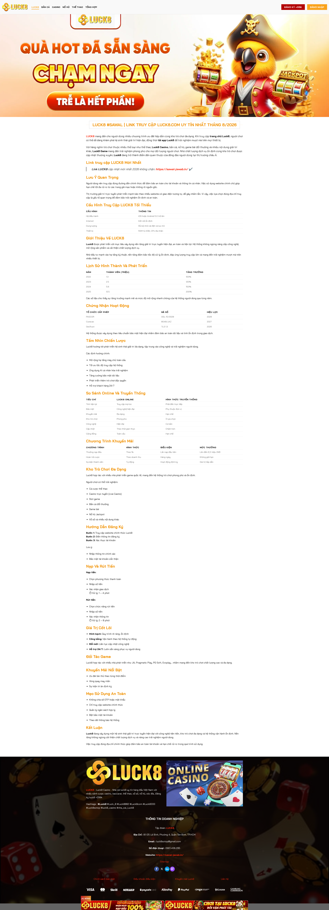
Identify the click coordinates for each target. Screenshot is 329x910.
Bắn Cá (45, 7)
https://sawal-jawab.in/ (172, 169)
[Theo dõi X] (161, 869)
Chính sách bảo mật (104, 878)
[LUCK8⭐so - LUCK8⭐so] (15, 7)
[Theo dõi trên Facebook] (156, 869)
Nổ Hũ (66, 7)
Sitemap (164, 861)
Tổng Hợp (91, 7)
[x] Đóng (85, 898)
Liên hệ (225, 878)
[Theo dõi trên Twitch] (172, 869)
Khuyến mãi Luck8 (184, 878)
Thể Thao (77, 7)
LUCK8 (35, 7)
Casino (56, 7)
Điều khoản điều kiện (144, 878)
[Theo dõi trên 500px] (167, 869)
